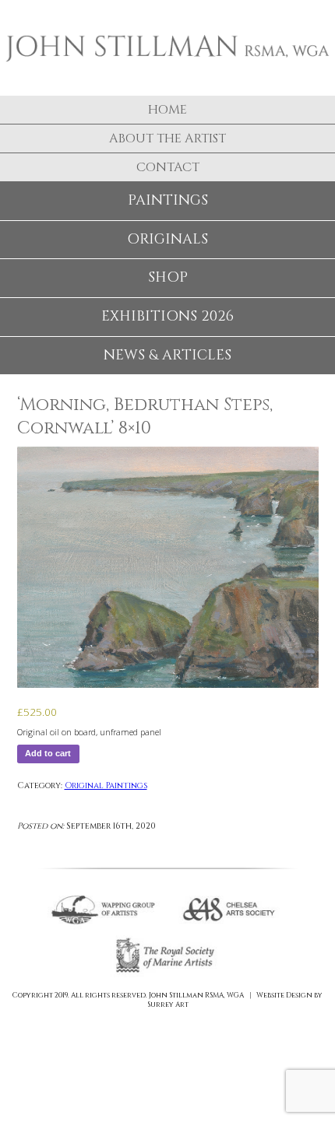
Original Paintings (106, 785)
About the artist (167, 138)
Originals (167, 239)
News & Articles (167, 355)
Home (167, 109)
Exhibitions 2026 (167, 316)
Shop (168, 277)
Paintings (168, 200)
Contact (167, 167)
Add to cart (48, 753)
